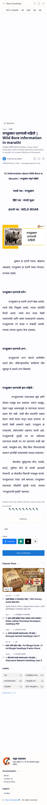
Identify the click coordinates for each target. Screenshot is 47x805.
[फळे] (40, 10)
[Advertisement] (23, 39)
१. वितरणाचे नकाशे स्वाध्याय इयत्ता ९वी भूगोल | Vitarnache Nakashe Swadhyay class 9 (24, 659)
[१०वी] (17, 595)
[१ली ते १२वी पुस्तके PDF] (34, 686)
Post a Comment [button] (23, 553)
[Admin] (14, 159)
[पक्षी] (34, 10)
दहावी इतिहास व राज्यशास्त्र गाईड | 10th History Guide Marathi (24, 600)
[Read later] (35, 159)
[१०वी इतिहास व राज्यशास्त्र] (22, 614)
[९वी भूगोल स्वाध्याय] (20, 629)
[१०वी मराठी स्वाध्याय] (13, 681)
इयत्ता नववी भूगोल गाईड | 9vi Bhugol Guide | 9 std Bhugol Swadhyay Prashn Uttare (24, 647)
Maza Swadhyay (13, 3)
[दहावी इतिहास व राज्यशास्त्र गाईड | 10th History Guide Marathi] (23, 580)
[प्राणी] (28, 10)
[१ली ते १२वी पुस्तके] (12, 10)
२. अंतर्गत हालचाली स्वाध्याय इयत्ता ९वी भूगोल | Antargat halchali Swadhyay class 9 (22, 634)
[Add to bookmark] (41, 571)
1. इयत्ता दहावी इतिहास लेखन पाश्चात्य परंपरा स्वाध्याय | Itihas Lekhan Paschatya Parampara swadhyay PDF (24, 621)
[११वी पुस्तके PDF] (34, 681)
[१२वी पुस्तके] (13, 686)
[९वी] (22, 10)
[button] (4, 3)
